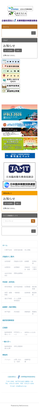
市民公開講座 (18, 346)
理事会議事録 (18, 273)
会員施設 (17, 267)
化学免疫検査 (18, 287)
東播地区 (27, 312)
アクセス (7, 359)
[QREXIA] (17, 13)
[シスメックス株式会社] (20, 8)
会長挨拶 (7, 261)
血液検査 (27, 292)
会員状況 (7, 267)
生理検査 (27, 287)
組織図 (27, 261)
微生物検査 (34, 288)
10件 (18, 50)
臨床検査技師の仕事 (8, 347)
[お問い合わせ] (11, 81)
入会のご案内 (34, 268)
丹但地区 (17, 312)
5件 (17, 203)
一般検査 (17, 292)
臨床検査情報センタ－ (8, 333)
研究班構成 (8, 287)
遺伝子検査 (8, 298)
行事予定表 (8, 250)
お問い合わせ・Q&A (17, 360)
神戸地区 (7, 312)
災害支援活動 (18, 250)
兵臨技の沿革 (18, 261)
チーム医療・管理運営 (18, 299)
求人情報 (27, 250)
